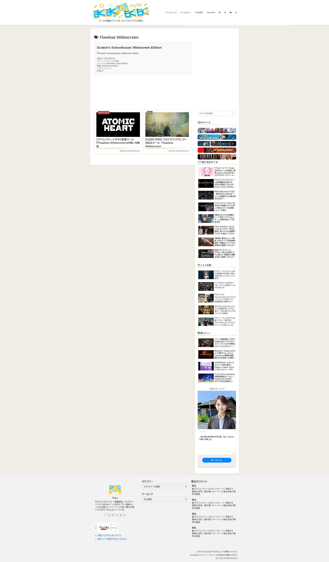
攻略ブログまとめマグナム (109, 535)
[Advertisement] (120, 91)
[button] (233, 113)
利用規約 (220, 555)
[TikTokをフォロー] (113, 515)
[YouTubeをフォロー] (109, 515)
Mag (115, 498)
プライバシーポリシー (207, 555)
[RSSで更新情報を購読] (124, 515)
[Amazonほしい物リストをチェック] (117, 515)
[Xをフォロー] (105, 515)
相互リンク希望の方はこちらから (112, 539)
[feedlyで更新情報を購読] (120, 515)
